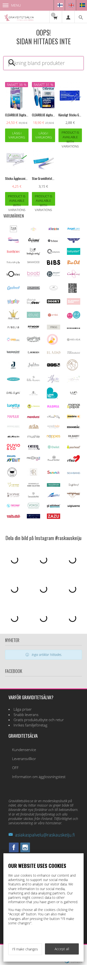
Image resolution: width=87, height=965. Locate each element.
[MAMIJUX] (13, 417)
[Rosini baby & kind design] (33, 475)
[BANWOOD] (33, 264)
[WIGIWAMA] (73, 506)
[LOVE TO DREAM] (52, 397)
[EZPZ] (73, 317)
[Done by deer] (33, 303)
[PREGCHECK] (33, 459)
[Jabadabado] (73, 352)
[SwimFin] (53, 496)
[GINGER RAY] (33, 341)
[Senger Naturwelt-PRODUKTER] (13, 486)
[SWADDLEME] (33, 496)
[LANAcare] (72, 369)
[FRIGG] (53, 328)
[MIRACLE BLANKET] (53, 427)
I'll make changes (25, 949)
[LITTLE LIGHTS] (13, 393)
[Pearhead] (73, 447)
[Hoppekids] (13, 352)
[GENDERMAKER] (13, 340)
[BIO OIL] (73, 263)
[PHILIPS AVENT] (13, 460)
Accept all (62, 949)
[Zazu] (53, 517)
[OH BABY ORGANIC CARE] (73, 438)
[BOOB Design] (33, 275)
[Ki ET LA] (53, 366)
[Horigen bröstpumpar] (33, 353)
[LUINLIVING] (73, 393)
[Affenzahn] (53, 230)
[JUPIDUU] (33, 367)
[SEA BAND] (73, 472)
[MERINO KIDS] (13, 426)
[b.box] (53, 242)
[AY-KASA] (33, 241)
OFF (15, 767)
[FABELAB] (13, 327)
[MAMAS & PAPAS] (73, 407)
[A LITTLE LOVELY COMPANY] (33, 230)
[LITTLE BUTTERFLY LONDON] (73, 381)
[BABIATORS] (73, 241)
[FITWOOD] (33, 328)
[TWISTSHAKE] (13, 506)
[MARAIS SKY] (53, 417)
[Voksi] (33, 507)
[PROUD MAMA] (53, 460)
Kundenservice (24, 749)
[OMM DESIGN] (33, 449)
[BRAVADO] (53, 275)
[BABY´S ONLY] (33, 253)
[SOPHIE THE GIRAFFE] (13, 496)
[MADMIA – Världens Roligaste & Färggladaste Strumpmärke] (53, 406)
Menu (16, 5)
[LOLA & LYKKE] (33, 394)
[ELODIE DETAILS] (13, 319)
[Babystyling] (13, 262)
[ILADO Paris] (53, 352)
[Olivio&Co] (13, 448)
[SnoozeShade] (53, 485)
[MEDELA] (73, 417)
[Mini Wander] (33, 428)
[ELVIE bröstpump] (33, 316)
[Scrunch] (53, 473)
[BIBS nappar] (53, 263)
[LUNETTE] (13, 407)
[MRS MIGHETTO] (13, 438)
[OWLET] (53, 448)
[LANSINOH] (13, 380)
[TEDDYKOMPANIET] (73, 496)
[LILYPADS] (53, 381)
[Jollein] (13, 367)
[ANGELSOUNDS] (13, 241)
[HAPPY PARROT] (52, 343)
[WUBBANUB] (13, 516)
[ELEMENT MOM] (73, 303)
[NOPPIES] (53, 437)
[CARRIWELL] (13, 288)
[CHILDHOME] (33, 288)
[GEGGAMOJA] (73, 327)
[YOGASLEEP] (33, 517)
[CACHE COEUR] (73, 277)
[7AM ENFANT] (13, 231)
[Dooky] (53, 302)
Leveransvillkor (24, 758)
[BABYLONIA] (53, 252)
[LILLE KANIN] (33, 380)
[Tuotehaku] (80, 17)
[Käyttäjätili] (68, 17)
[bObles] (13, 275)
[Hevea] (73, 339)
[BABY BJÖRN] (13, 251)
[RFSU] (73, 461)
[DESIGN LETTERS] (72, 292)
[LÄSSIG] (33, 408)
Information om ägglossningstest (38, 776)
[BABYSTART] (73, 253)
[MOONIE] (73, 426)
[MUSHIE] (33, 437)
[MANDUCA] (33, 417)
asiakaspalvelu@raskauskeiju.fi (45, 835)
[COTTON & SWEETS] (53, 289)
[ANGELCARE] (73, 231)
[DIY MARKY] (13, 303)
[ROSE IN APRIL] (12, 476)
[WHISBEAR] (53, 506)
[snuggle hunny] (73, 485)
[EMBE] (53, 316)
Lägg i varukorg (16, 135)
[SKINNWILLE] (33, 486)
